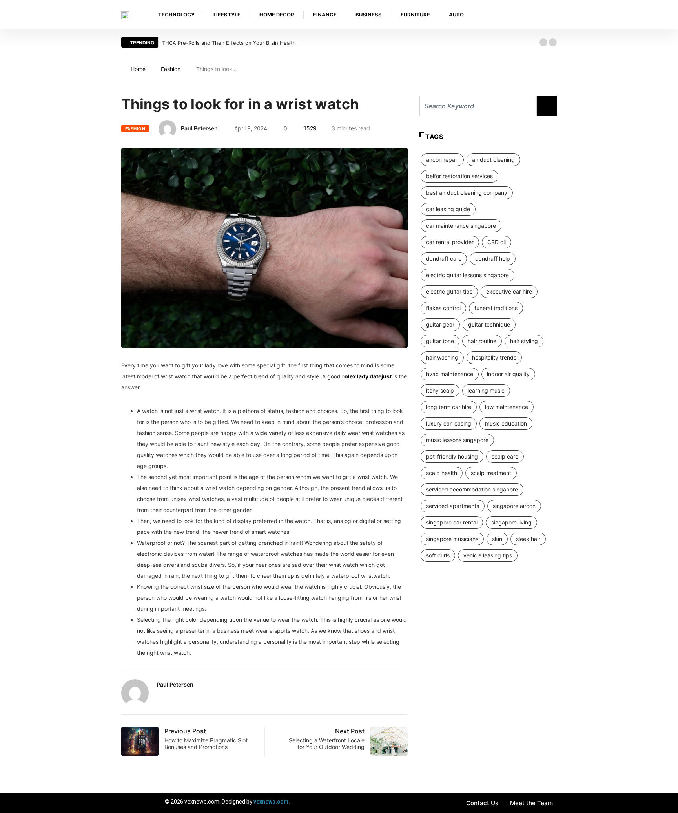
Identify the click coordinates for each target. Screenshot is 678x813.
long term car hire (448, 407)
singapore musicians (452, 538)
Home (138, 69)
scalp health (441, 473)
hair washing (442, 357)
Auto (456, 14)
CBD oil (496, 242)
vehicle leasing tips (487, 555)
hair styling (524, 341)
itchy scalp (440, 390)
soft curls (438, 555)
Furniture (415, 14)
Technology (176, 14)
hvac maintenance (449, 374)
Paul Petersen (199, 128)
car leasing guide (448, 209)
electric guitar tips (449, 291)
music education (506, 423)
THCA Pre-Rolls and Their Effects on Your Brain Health (229, 43)
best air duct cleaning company (466, 192)
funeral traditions (496, 308)
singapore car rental (452, 522)
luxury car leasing (448, 423)
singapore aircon (514, 505)
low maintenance (506, 407)
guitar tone (440, 341)
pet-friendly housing (452, 456)
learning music (486, 390)
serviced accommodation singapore (472, 489)
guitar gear (440, 324)
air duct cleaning (493, 159)
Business (368, 14)
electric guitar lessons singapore (467, 275)
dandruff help (492, 258)
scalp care (505, 456)
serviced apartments (452, 505)
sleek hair (528, 538)
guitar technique (489, 324)
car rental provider (450, 242)
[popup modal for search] (554, 14)
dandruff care (443, 258)
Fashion (170, 69)
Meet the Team (531, 803)
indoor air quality (508, 374)
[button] (543, 42)
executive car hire (509, 291)
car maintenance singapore (461, 225)
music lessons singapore (457, 440)
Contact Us (482, 803)
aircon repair (442, 159)
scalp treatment (491, 473)
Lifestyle (227, 14)
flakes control (443, 308)
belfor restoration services (459, 176)
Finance (325, 14)
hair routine (482, 341)
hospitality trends (494, 357)
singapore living (511, 522)
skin (497, 538)
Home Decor (276, 14)
